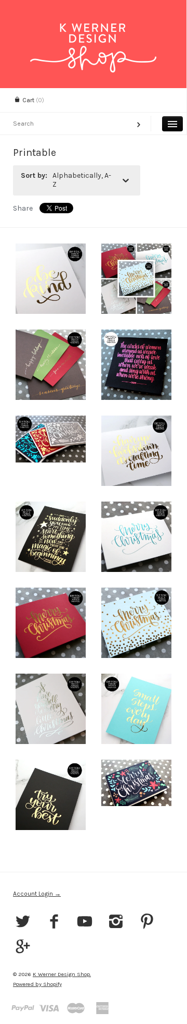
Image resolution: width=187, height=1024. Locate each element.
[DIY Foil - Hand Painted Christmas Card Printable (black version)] (51, 451)
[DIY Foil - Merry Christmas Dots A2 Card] (136, 623)
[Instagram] (116, 922)
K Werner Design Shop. (62, 974)
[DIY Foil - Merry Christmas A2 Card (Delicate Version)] (136, 537)
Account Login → (37, 893)
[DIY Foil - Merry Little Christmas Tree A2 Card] (51, 709)
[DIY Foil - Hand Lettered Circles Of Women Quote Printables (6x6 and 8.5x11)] (136, 365)
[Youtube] (85, 922)
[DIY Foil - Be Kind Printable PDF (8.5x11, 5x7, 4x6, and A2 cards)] (51, 278)
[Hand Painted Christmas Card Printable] (136, 795)
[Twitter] (23, 922)
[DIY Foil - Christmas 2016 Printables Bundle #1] (136, 278)
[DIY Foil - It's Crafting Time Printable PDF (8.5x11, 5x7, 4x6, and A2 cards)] (136, 451)
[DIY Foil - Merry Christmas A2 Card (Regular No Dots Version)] (51, 623)
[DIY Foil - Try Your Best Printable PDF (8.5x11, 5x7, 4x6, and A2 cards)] (51, 795)
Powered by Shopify (37, 984)
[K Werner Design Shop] (93, 33)
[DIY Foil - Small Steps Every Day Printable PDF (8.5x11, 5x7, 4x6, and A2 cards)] (136, 709)
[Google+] (23, 947)
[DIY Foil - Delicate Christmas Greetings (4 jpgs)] (51, 365)
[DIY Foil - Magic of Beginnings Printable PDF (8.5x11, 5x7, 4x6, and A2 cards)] (51, 537)
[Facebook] (54, 922)
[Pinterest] (147, 922)
